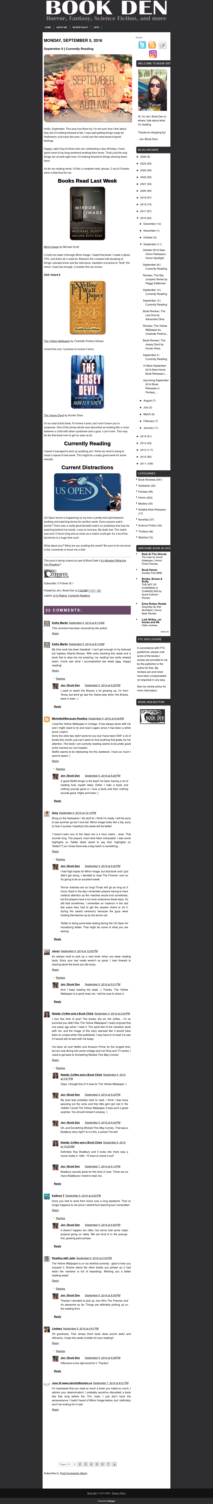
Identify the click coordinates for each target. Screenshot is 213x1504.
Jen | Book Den (70, 685)
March (147, 414)
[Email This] (89, 591)
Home (48, 27)
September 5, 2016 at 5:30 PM (102, 866)
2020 (143, 191)
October (148, 237)
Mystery (142, 503)
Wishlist (143, 537)
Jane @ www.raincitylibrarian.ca (72, 1383)
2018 (143, 204)
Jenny (56, 951)
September (150, 244)
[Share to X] (96, 591)
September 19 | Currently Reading (155, 292)
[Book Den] (152, 723)
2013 (143, 450)
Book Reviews (146, 479)
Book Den (92, 1493)
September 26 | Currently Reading (155, 266)
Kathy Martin (60, 623)
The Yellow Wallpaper (57, 341)
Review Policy (80, 27)
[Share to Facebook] (99, 591)
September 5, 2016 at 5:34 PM (102, 1122)
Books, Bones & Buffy (152, 580)
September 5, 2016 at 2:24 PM (83, 1195)
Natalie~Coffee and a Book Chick (73, 1013)
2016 (143, 218)
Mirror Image (51, 247)
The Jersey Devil (54, 415)
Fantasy (143, 491)
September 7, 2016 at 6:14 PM (102, 1166)
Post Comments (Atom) (73, 1473)
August (147, 400)
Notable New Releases (152, 509)
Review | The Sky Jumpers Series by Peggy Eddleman (155, 279)
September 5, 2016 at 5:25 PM (102, 685)
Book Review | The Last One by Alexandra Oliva (154, 315)
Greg (55, 813)
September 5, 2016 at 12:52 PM (79, 951)
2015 (143, 436)
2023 (143, 170)
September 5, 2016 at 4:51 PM (81, 1328)
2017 (143, 211)
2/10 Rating (60, 595)
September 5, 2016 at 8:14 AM (86, 623)
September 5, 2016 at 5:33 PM (102, 1094)
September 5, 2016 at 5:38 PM (102, 1358)
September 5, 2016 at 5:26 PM (102, 776)
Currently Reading (79, 595)
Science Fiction (147, 525)
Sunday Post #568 (152, 572)
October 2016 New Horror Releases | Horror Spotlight (154, 254)
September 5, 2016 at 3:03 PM (94, 1258)
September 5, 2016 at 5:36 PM (102, 1225)
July (146, 407)
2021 (143, 184)
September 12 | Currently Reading (155, 302)
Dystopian (144, 485)
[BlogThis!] (93, 591)
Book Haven (149, 570)
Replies (60, 678)
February (149, 421)
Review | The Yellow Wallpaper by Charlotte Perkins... (155, 330)
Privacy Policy (119, 1493)
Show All (165, 631)
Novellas (143, 519)
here (118, 661)
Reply (55, 633)
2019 (143, 197)
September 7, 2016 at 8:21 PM (110, 1383)
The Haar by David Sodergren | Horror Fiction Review (152, 560)
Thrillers (143, 531)
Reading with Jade (63, 1258)
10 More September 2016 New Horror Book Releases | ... (155, 369)
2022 (143, 177)
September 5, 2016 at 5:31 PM (102, 984)
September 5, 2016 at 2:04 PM (112, 1013)
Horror (142, 497)
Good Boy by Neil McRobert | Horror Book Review (152, 610)
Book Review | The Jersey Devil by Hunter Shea (154, 344)
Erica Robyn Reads (154, 604)
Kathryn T (58, 1195)
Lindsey (57, 1328)
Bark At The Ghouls (154, 554)
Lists (96, 27)
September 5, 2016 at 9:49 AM (106, 718)
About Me (61, 27)
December (149, 224)
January (148, 428)
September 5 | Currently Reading (155, 357)
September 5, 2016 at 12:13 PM (77, 813)
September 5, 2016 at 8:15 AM (86, 644)
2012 (143, 457)
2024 (143, 163)
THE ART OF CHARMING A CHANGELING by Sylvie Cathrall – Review (152, 591)
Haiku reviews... (150, 625)
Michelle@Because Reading (69, 718)
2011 (143, 463)
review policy (154, 686)
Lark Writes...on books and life (151, 621)
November (149, 230)
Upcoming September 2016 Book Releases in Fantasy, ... (156, 386)
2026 (143, 156)
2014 (143, 443)
